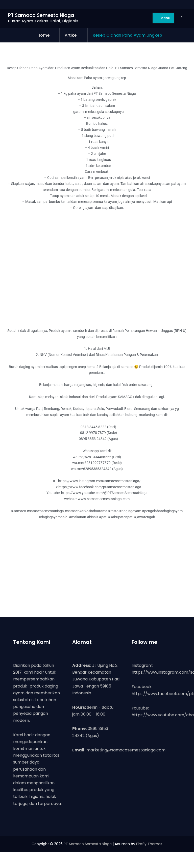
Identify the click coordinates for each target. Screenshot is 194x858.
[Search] (181, 17)
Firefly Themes (149, 843)
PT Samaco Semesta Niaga (41, 15)
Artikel (71, 35)
